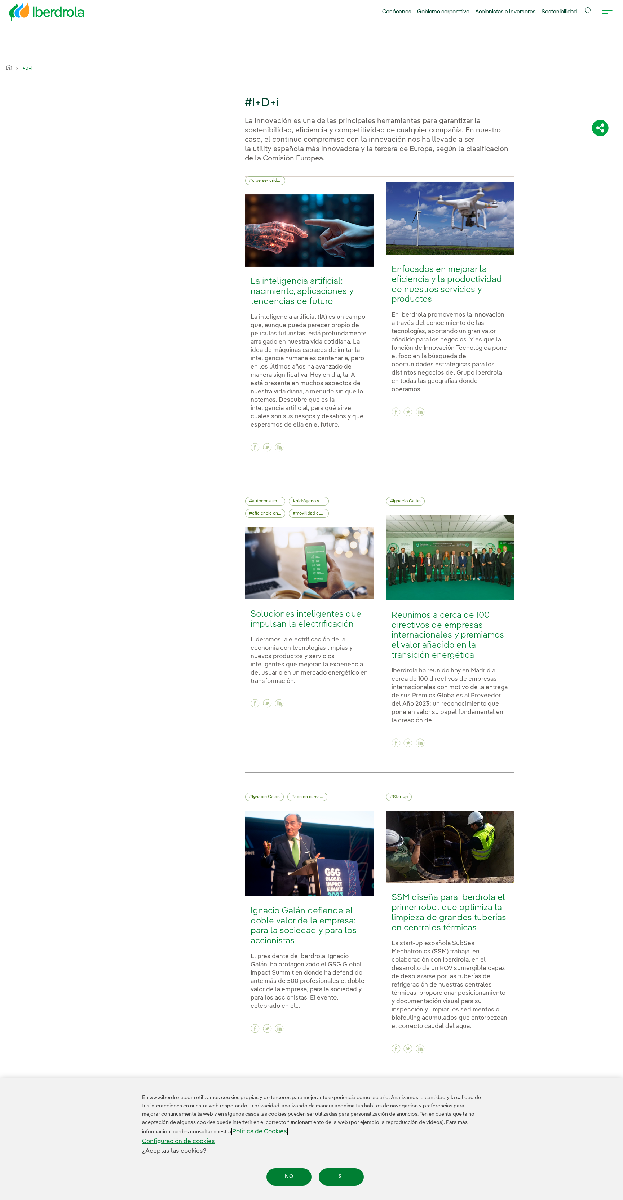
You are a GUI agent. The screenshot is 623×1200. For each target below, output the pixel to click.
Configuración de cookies (178, 1141)
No (289, 1176)
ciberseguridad (267, 180)
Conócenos (396, 12)
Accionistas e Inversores (505, 12)
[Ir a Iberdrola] (37, 14)
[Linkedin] (279, 447)
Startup (400, 797)
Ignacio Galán (407, 501)
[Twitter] (267, 447)
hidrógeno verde (312, 501)
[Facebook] (255, 447)
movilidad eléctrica (312, 513)
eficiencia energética (268, 513)
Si (341, 1176)
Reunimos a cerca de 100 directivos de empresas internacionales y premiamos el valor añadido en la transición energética (448, 635)
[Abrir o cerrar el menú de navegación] (607, 15)
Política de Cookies (259, 1132)
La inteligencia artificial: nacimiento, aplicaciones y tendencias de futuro (302, 291)
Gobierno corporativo (443, 12)
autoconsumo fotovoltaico (268, 501)
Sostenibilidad (559, 12)
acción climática (310, 797)
